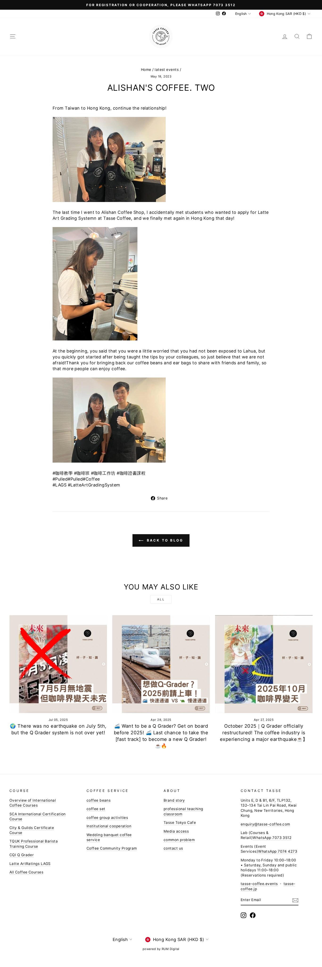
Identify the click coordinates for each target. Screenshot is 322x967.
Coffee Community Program (112, 848)
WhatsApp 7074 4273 (277, 851)
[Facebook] (253, 915)
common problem (179, 840)
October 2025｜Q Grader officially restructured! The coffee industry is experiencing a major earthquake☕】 (264, 732)
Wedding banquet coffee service (109, 837)
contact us (173, 848)
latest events (167, 69)
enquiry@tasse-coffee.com (265, 824)
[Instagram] (243, 915)
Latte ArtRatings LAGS (29, 863)
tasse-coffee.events (259, 883)
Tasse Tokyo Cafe (180, 822)
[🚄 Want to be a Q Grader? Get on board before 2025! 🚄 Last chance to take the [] (161, 664)
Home (146, 69)
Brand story (174, 800)
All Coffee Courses (26, 872)
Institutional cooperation (109, 826)
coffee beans (99, 800)
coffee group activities (107, 817)
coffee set (96, 809)
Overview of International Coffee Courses (32, 803)
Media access (176, 831)
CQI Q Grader (21, 855)
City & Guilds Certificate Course (31, 830)
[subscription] (295, 900)
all (161, 599)
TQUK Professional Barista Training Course (33, 843)
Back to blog (164, 540)
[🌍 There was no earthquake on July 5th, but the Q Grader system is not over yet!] (58, 664)
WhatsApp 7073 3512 (272, 837)
